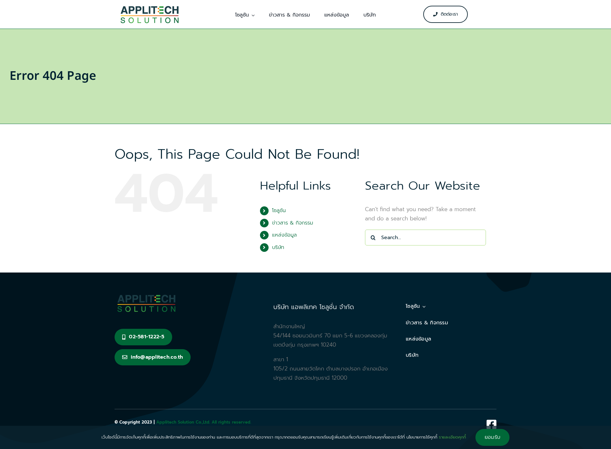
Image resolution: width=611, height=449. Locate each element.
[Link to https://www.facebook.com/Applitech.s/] (491, 424)
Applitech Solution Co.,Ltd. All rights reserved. (203, 422)
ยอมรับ (492, 437)
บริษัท (278, 247)
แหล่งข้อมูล (284, 235)
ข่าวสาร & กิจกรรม (292, 223)
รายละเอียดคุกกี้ (452, 437)
